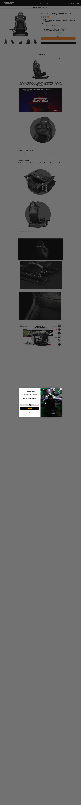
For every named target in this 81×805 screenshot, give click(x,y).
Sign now (29, 408)
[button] (29, 405)
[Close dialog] (61, 389)
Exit (29, 412)
